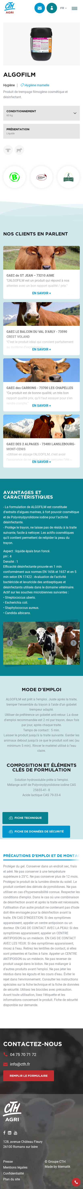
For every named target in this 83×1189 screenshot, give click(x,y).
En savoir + (41, 293)
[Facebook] (4, 1132)
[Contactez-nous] (39, 8)
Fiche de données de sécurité (39, 831)
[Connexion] (52, 8)
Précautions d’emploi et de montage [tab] (43, 856)
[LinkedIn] (9, 1132)
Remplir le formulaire (29, 1075)
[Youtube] (15, 1132)
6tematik (64, 1166)
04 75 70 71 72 (23, 1054)
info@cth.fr (20, 1064)
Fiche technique (28, 817)
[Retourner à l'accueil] (9, 8)
